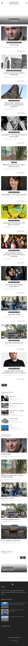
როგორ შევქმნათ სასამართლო (11, 540)
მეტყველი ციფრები (8, 570)
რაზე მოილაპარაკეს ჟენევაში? (17, 616)
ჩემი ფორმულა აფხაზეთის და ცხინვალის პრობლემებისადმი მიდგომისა (14, 104)
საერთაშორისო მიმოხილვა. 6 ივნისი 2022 (17, 610)
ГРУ (11, 425)
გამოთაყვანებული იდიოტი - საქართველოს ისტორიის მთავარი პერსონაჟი (14, 254)
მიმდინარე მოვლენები (14, 19)
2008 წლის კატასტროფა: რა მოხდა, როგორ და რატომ (12, 476)
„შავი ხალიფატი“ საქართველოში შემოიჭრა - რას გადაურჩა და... (18, 603)
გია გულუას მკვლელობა (16, 403)
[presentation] (21, 557)
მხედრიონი (13, 396)
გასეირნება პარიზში (14, 314)
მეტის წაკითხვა (21, 51)
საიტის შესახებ (14, 21)
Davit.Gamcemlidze (7, 22)
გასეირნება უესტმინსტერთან (14, 343)
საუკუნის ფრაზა (14, 418)
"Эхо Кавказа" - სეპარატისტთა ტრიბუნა (14, 194)
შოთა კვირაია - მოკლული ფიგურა (17, 411)
